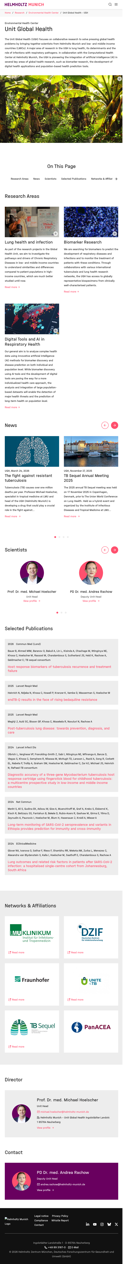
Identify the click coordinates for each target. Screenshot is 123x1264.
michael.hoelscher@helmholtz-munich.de (64, 1111)
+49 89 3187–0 (57, 1247)
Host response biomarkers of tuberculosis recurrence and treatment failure (59, 669)
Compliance (41, 1220)
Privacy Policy (60, 1216)
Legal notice (41, 1216)
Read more (11, 287)
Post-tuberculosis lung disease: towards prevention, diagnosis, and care (59, 730)
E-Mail (75, 1247)
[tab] (55, 537)
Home (8, 12)
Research (19, 12)
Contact (39, 1225)
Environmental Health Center (44, 12)
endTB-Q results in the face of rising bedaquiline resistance (52, 700)
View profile (30, 601)
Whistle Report (60, 1220)
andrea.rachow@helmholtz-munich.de (62, 1184)
